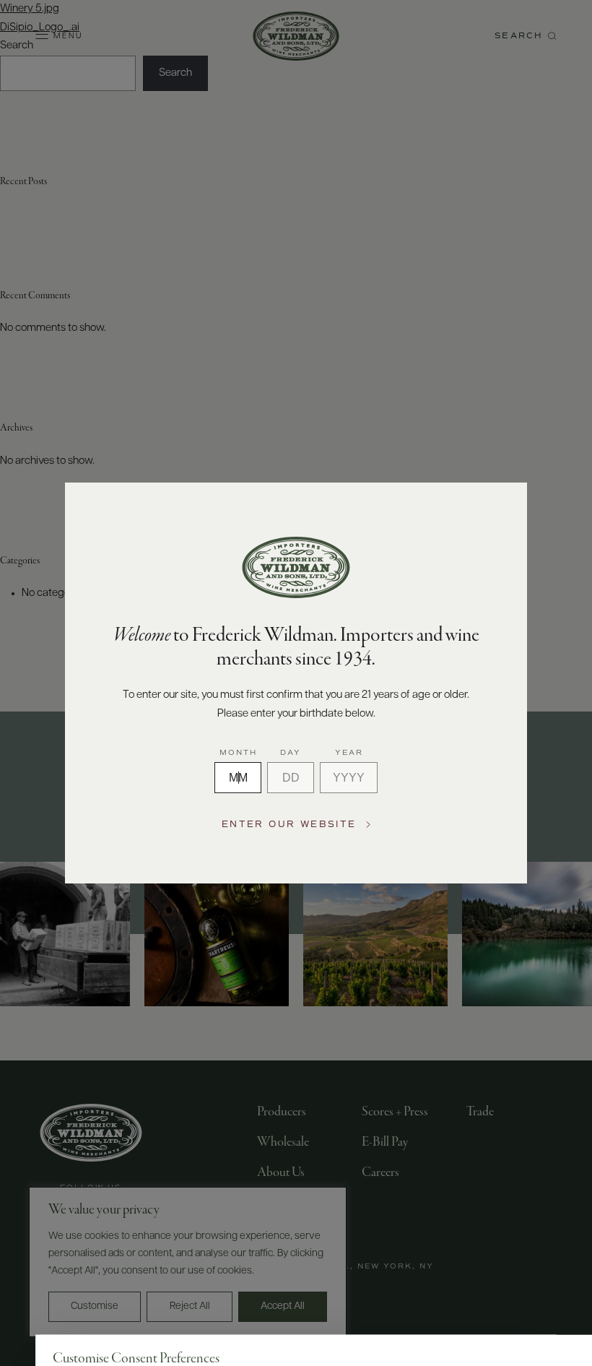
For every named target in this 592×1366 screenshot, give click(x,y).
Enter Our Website (289, 824)
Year (349, 753)
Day (290, 753)
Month (238, 753)
